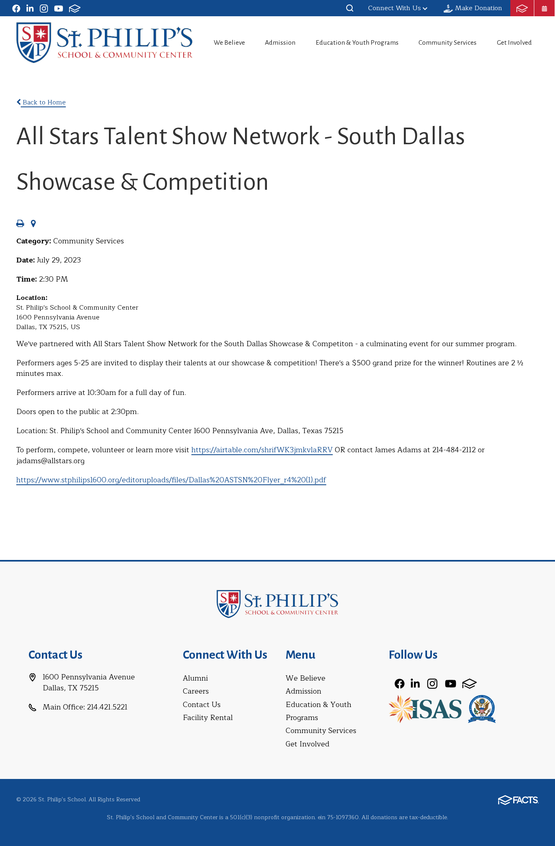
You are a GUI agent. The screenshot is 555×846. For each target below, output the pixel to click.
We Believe (229, 42)
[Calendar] (544, 8)
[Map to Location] (33, 224)
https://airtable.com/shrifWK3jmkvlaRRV (262, 450)
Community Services (447, 42)
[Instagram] (44, 8)
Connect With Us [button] (394, 8)
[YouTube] (58, 8)
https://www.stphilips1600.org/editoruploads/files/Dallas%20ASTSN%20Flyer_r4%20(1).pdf (171, 480)
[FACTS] (74, 8)
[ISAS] (424, 708)
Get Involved (514, 42)
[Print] (20, 224)
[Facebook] (16, 8)
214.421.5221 (107, 707)
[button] (350, 8)
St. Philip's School (104, 42)
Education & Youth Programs (357, 42)
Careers (196, 691)
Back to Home (43, 102)
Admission (280, 42)
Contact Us (202, 704)
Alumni (195, 678)
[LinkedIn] (30, 8)
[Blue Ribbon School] (482, 708)
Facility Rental (208, 718)
